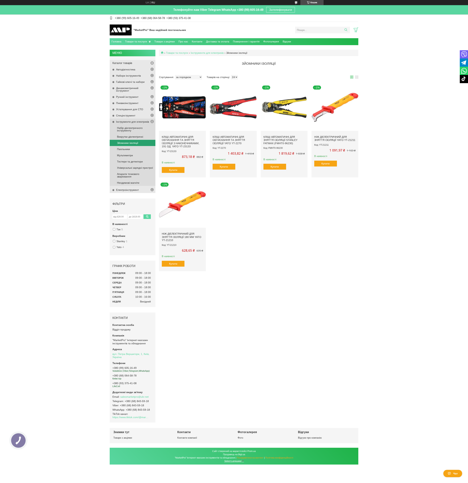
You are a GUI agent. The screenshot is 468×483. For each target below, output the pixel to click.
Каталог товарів (122, 63)
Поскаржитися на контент (250, 458)
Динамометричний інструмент (127, 89)
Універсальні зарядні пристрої (135, 167)
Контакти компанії (187, 437)
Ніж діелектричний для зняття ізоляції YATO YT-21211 (334, 138)
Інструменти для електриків (207, 52)
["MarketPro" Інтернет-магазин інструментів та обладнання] (121, 29)
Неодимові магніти (128, 182)
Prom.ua (251, 451)
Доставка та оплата (217, 41)
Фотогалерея (271, 41)
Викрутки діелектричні (130, 136)
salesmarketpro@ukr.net (134, 396)
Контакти (197, 41)
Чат (455, 473)
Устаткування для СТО (129, 109)
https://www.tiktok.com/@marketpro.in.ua (130, 417)
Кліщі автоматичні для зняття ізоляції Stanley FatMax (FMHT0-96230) (280, 140)
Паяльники (123, 149)
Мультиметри (125, 155)
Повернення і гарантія (246, 41)
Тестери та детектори (130, 161)
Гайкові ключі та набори (130, 81)
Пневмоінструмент (127, 103)
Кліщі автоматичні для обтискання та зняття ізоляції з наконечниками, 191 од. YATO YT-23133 (180, 141)
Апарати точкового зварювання (128, 175)
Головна (116, 41)
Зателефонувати (280, 9)
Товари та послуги (136, 41)
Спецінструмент (125, 115)
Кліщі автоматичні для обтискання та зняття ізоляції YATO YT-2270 (229, 140)
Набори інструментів (128, 75)
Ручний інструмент (127, 96)
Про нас (183, 41)
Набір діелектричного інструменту (130, 129)
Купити (173, 169)
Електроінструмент (127, 189)
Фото (240, 437)
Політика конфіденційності (279, 458)
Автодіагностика (125, 69)
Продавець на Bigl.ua (234, 454)
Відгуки (287, 41)
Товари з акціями (164, 41)
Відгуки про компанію (310, 437)
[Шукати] (346, 30)
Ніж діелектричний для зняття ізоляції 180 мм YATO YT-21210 (181, 237)
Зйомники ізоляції (127, 142)
